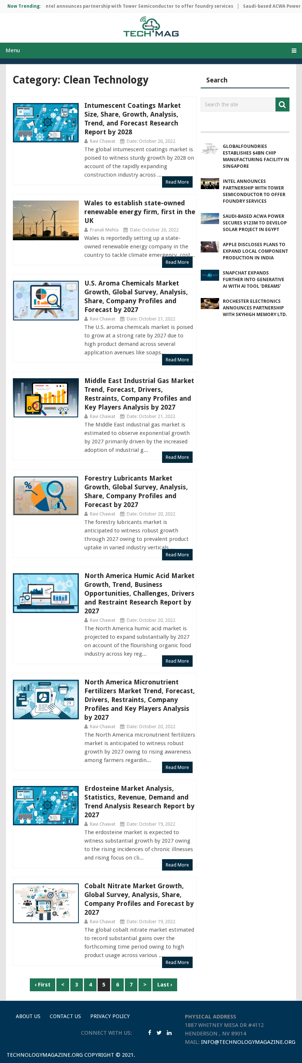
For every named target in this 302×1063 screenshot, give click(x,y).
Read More (177, 182)
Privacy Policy (110, 1016)
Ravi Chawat (102, 141)
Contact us (65, 1016)
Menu (13, 50)
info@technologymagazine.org (248, 1042)
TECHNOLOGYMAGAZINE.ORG (45, 1055)
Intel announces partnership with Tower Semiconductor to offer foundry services (129, 6)
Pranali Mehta (104, 230)
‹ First (42, 984)
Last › (164, 984)
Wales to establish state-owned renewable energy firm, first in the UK (139, 211)
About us (28, 1016)
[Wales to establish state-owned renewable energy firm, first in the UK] (46, 220)
